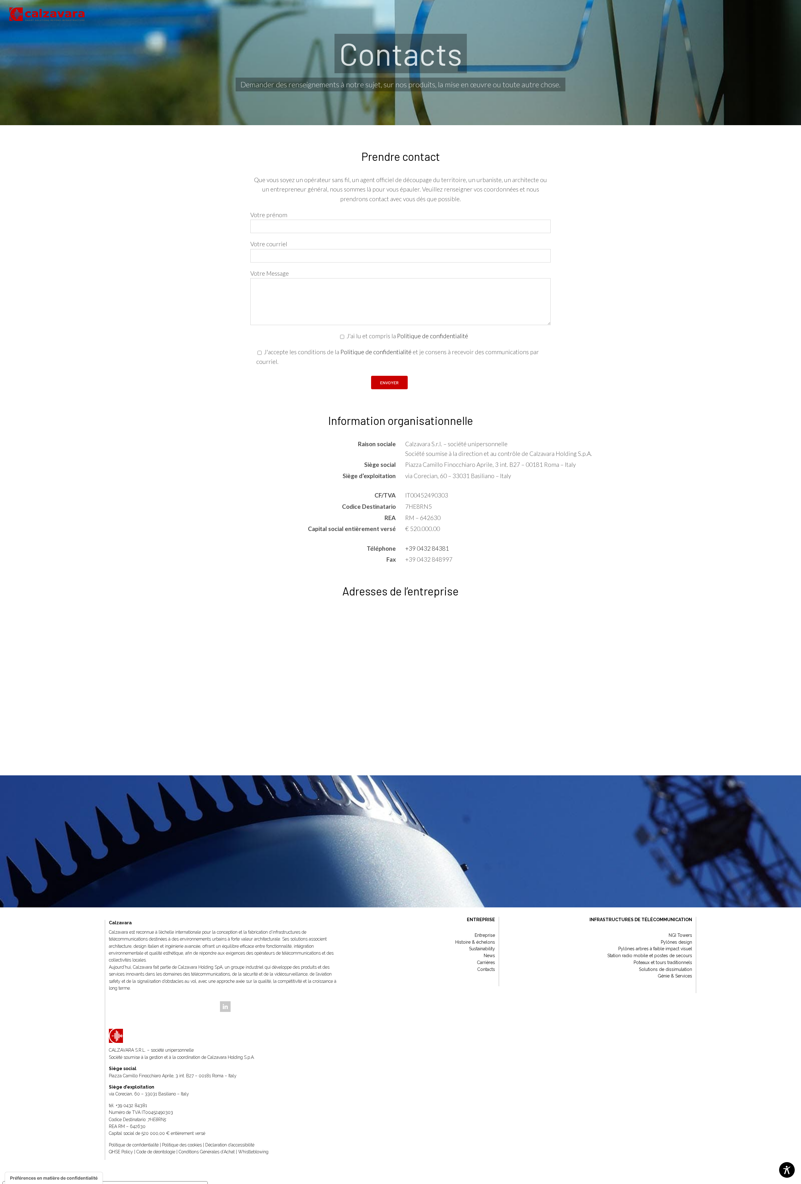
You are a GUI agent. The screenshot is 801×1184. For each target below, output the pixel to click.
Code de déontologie (155, 1151)
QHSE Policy (121, 1151)
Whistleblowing (253, 1151)
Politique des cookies (182, 1144)
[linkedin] (225, 1006)
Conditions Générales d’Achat (207, 1151)
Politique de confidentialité (432, 335)
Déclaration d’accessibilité (229, 1144)
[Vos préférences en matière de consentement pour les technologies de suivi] (54, 1178)
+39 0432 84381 (427, 548)
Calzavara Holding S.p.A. (231, 1057)
